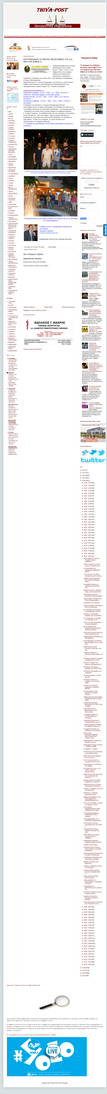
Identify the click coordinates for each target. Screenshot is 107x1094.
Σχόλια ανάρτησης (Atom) (38, 310)
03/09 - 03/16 (88, 941)
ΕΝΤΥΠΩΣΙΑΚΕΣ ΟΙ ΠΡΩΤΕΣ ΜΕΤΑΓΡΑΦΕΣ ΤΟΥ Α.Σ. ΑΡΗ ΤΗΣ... (93, 642)
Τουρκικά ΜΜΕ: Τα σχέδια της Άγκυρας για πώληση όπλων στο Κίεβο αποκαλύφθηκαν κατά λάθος (13, 365)
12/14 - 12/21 (88, 488)
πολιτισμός (11, 138)
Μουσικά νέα (12, 251)
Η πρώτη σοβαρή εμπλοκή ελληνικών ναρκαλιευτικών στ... (92, 872)
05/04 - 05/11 (88, 920)
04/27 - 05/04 (88, 922)
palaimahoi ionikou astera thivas (12, 323)
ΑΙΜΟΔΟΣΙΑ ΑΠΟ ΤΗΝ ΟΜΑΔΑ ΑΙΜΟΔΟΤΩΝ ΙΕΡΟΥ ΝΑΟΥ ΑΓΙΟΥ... (93, 698)
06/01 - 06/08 (88, 909)
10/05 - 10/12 (88, 514)
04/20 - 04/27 (88, 925)
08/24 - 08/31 (88, 530)
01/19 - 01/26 (88, 959)
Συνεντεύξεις (12, 221)
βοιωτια (10, 118)
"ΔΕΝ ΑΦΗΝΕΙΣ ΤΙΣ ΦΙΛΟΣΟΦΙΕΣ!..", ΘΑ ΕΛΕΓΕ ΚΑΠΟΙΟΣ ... (93, 882)
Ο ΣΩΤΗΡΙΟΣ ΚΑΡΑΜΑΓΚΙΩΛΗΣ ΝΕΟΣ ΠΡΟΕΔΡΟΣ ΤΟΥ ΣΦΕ (92, 809)
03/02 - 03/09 (88, 943)
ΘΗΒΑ (44, 36)
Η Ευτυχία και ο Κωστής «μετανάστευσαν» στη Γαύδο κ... (93, 824)
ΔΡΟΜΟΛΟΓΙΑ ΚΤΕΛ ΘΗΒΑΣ (24, 36)
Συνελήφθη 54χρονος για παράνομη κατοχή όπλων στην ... (92, 586)
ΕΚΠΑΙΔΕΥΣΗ (12, 144)
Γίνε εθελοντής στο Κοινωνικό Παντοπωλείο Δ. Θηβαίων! (84, 36)
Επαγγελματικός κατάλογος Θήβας (13, 292)
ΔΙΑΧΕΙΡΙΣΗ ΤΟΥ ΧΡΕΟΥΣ (92, 603)
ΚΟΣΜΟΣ (11, 134)
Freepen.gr (11, 388)
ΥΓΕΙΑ (10, 154)
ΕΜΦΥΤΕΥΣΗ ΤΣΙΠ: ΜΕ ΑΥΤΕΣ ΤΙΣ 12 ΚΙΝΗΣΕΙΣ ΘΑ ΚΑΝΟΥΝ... (93, 776)
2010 (84, 975)
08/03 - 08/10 (88, 537)
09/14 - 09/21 (88, 522)
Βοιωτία (50, 36)
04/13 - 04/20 (88, 928)
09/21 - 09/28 (88, 519)
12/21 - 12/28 (88, 485)
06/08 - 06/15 (88, 907)
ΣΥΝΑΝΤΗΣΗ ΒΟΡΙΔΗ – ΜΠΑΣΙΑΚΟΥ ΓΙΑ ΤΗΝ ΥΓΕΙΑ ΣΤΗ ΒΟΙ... (93, 704)
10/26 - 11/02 (88, 506)
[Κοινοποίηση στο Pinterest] (55, 247)
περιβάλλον (11, 176)
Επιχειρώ (11, 213)
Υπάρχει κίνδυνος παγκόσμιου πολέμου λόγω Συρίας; (95, 295)
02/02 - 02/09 (88, 954)
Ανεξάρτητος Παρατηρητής (12, 447)
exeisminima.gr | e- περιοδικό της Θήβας (13, 317)
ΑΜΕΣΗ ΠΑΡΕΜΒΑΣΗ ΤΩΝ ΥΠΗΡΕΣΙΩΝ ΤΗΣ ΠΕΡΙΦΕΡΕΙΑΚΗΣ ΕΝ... (92, 798)
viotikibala (11, 334)
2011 (83, 973)
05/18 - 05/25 (88, 914)
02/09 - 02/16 (88, 951)
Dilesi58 (10, 305)
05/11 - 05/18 (88, 917)
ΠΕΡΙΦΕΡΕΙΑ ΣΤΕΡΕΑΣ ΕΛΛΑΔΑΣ (12, 150)
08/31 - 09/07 (88, 527)
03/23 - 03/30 (88, 935)
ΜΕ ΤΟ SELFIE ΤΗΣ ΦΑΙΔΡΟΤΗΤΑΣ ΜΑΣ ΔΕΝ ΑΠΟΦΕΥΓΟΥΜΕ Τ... (92, 628)
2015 (84, 478)
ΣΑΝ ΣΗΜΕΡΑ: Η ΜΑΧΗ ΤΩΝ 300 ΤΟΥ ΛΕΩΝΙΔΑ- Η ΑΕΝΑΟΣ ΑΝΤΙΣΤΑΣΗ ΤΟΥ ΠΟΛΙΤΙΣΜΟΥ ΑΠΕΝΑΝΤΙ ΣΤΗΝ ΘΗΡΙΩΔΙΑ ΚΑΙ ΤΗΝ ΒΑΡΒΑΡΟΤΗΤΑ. (92, 368)
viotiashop (11, 331)
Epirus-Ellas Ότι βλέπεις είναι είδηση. (12, 422)
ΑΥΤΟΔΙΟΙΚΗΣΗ (13, 174)
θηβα (35, 249)
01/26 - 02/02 (88, 956)
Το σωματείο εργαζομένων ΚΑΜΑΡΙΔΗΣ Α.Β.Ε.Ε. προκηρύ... (91, 814)
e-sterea (10, 313)
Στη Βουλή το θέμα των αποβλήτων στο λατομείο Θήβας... (92, 681)
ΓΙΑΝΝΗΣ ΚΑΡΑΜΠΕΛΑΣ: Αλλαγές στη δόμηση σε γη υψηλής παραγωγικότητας (95, 237)
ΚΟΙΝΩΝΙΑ (11, 123)
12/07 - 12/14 (88, 490)
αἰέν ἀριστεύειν (13, 404)
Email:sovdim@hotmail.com (49, 233)
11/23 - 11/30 (88, 496)
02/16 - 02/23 (88, 948)
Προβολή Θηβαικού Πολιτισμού (11, 255)
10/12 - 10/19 (88, 511)
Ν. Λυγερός (11, 136)
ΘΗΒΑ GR (11, 342)
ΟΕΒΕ (10, 202)
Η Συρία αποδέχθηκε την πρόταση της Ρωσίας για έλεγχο (95, 388)
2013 (84, 967)
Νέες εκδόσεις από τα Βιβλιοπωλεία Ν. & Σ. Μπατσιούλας (90, 710)
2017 (84, 472)
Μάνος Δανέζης (12, 259)
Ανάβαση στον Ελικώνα (91, 845)
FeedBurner (95, 188)
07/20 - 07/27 (88, 543)
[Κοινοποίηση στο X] (52, 247)
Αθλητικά (31, 249)
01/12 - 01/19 (88, 962)
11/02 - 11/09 (88, 503)
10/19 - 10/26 (88, 509)
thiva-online (11, 329)
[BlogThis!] (50, 247)
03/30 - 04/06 (88, 933)
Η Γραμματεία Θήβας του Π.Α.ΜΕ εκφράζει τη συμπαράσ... (91, 716)
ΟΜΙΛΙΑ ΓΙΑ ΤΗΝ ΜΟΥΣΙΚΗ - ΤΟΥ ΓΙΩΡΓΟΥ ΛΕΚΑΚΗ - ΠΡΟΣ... (92, 580)
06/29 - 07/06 (88, 551)
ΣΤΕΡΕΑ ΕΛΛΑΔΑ (59, 36)
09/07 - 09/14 (88, 524)
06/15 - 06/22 (88, 556)
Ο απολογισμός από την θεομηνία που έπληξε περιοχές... (91, 693)
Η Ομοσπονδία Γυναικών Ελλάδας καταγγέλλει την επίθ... (91, 830)
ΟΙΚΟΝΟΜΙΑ (12, 157)
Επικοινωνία (36, 36)
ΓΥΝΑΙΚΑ (11, 180)
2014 (84, 480)
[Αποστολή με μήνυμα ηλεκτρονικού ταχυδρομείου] (49, 247)
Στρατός (10, 196)
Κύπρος (10, 178)
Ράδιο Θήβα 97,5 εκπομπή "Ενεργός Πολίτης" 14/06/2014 (91, 836)
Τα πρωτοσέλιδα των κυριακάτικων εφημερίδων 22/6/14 (92, 570)
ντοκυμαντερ (12, 245)
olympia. (11, 372)
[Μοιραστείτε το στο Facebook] (53, 247)
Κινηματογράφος (13, 215)
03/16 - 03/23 (88, 938)
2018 (84, 470)
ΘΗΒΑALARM (12, 351)
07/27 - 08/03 (88, 540)
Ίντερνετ (10, 191)
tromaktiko (11, 358)
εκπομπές (11, 241)
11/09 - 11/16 (88, 501)
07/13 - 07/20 (88, 545)
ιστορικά (10, 183)
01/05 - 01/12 (88, 964)
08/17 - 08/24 (88, 532)
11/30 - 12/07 (88, 493)
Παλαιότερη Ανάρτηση (68, 307)
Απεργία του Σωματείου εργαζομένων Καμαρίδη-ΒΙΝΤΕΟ (91, 687)
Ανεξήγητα (11, 234)
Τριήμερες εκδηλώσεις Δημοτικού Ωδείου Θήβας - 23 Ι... (93, 654)
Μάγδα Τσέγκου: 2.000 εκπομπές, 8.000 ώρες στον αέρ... (92, 648)
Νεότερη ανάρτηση (29, 307)
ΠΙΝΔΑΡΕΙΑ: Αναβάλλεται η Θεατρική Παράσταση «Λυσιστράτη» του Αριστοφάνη (95, 347)
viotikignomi (11, 336)
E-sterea (11, 432)
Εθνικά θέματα (12, 159)
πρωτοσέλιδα (12, 204)
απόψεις (10, 116)
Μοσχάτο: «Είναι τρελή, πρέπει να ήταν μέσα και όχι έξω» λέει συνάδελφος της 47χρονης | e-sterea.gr (13, 438)
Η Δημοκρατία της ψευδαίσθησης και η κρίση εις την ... (93, 887)
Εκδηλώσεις (12, 131)
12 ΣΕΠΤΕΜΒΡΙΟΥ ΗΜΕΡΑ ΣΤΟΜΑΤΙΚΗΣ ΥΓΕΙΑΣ (95, 404)
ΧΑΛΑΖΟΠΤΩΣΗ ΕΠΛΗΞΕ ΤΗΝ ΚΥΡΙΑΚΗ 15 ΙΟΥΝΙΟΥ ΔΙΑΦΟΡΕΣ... (92, 849)
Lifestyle (10, 185)
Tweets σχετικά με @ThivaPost (32, 349)
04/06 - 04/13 (88, 930)
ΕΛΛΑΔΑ (11, 125)
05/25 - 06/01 (88, 912)
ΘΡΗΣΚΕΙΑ (11, 161)
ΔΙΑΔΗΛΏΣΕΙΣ (12, 193)
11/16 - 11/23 (88, 498)
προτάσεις (11, 243)
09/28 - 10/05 (88, 517)
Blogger (65, 1083)
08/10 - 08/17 (88, 535)
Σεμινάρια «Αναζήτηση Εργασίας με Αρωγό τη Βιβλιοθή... (91, 897)
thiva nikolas (12, 327)
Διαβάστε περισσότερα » (14, 1030)
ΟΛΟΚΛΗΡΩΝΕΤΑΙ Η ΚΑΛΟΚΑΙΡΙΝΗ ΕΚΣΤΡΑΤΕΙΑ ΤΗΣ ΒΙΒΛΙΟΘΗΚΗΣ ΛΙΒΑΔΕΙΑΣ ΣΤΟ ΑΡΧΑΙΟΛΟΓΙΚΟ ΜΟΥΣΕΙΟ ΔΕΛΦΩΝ (92, 276)
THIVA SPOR (12, 307)
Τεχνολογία (11, 210)
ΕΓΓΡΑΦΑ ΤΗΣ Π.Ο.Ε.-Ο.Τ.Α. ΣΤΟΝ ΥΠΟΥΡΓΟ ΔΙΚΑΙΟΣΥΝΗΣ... (92, 770)
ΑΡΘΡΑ (10, 114)
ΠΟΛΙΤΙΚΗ (11, 121)
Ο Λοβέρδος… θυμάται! (90, 749)
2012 (84, 970)
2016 (84, 475)
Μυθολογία (11, 277)
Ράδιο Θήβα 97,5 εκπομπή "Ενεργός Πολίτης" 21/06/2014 (91, 560)
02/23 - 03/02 (88, 946)
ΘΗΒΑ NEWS (12, 344)
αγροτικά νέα (12, 167)
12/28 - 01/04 (88, 483)
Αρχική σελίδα (9, 36)
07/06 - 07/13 (88, 548)
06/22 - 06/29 (88, 553)
